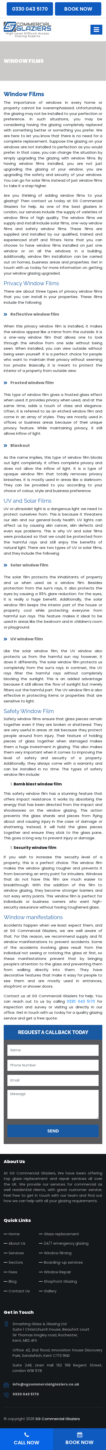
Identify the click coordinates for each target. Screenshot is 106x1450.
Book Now (78, 8)
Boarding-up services (63, 1262)
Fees (13, 1272)
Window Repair (57, 1272)
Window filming (57, 1252)
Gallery (50, 1291)
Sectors (16, 1262)
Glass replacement (61, 1233)
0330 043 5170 (30, 8)
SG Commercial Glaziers (57, 1418)
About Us (17, 1243)
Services (16, 1252)
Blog (13, 1281)
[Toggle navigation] (96, 30)
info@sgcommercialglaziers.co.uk (46, 1384)
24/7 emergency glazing (66, 1243)
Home (14, 1233)
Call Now (26, 1442)
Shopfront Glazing (60, 1281)
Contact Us (19, 1291)
